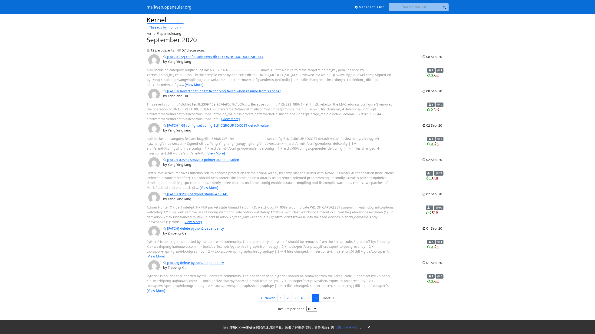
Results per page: (291, 309)
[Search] (444, 7)
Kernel (156, 19)
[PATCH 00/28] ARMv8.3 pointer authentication (202, 159)
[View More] (194, 84)
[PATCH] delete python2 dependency (195, 228)
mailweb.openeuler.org (169, 7)
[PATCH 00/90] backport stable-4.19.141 (197, 194)
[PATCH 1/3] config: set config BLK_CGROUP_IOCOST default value (217, 125)
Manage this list (371, 7)
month (164, 27)
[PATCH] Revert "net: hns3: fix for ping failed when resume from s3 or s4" (223, 91)
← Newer (268, 298)
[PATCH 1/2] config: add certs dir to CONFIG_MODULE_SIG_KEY (215, 57)
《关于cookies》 (347, 327)
